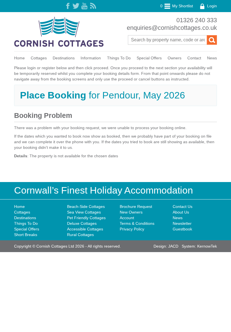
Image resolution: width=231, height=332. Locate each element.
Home (19, 58)
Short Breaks (25, 234)
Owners (174, 58)
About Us (181, 212)
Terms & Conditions (137, 223)
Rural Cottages (80, 234)
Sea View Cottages (84, 212)
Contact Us (182, 206)
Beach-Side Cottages (86, 206)
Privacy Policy (132, 229)
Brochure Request (136, 206)
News (212, 58)
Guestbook (182, 229)
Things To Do (119, 58)
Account (127, 218)
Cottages (39, 58)
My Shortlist (176, 6)
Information (91, 58)
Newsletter (182, 223)
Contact (194, 58)
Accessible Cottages (85, 229)
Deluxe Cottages (82, 223)
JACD (173, 246)
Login (211, 6)
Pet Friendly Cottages (86, 218)
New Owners (131, 212)
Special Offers (149, 58)
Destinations (64, 58)
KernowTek (207, 246)
